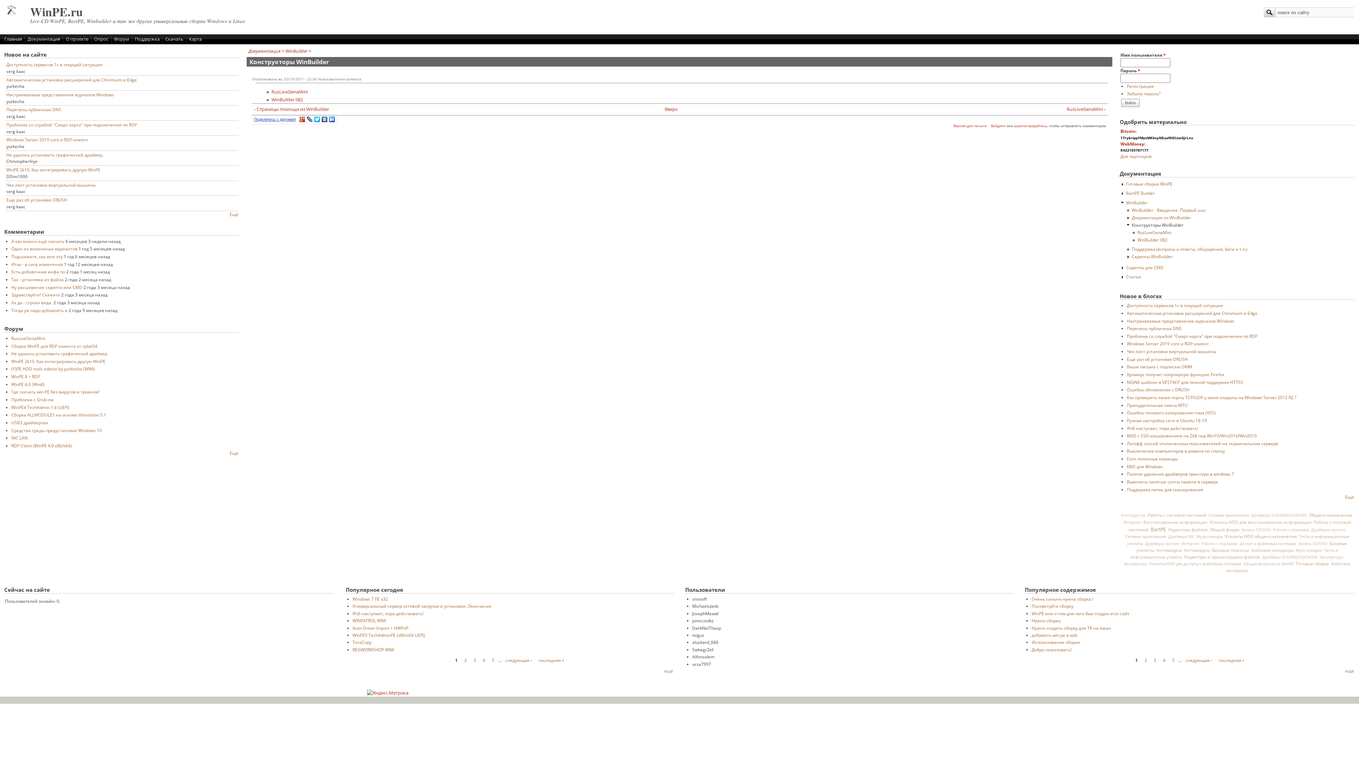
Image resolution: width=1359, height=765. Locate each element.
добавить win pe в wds (1055, 635)
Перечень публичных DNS (33, 109)
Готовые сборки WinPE (1149, 184)
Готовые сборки (1312, 564)
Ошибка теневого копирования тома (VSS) (1171, 412)
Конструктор (1133, 515)
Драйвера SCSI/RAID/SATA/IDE (1279, 515)
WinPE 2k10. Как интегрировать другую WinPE (53, 169)
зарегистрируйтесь (1030, 126)
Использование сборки (1056, 642)
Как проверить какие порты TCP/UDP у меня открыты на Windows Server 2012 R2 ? (1211, 397)
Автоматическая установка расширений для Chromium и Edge (71, 80)
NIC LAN (19, 438)
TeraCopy (362, 642)
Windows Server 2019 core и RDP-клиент (47, 139)
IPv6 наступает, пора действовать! (1162, 428)
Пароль (1130, 70)
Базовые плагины (1230, 550)
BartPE (1158, 529)
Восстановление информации (1175, 522)
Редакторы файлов (1188, 529)
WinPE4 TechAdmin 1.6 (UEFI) (40, 407)
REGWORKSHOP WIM (373, 649)
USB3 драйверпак (29, 422)
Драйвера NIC (1181, 536)
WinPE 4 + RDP (25, 376)
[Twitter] (317, 119)
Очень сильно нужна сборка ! (1062, 599)
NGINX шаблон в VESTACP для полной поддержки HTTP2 (1185, 382)
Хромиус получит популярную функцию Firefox (1175, 374)
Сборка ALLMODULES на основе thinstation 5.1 (58, 415)
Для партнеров (1136, 156)
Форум (121, 39)
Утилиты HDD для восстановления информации (1261, 522)
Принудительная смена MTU (1157, 405)
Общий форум (1224, 529)
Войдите (998, 126)
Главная (13, 39)
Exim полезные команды (1152, 458)
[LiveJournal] (310, 119)
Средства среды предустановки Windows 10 (56, 430)
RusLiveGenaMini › (1086, 109)
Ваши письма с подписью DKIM (1159, 366)
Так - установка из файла (37, 279)
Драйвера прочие (1328, 529)
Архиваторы (1331, 557)
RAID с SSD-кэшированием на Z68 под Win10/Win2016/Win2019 (1192, 435)
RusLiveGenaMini (28, 338)
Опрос (101, 39)
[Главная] (11, 13)
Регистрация (1140, 86)
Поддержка (147, 39)
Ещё (234, 214)
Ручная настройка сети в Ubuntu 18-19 (1167, 420)
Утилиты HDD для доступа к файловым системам (1195, 563)
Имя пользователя (1143, 55)
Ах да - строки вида (31, 302)
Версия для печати (970, 126)
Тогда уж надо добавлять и (39, 310)
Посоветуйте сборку (1052, 606)
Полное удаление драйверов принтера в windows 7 (1180, 474)
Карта (195, 39)
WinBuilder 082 (287, 99)
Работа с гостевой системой (1177, 515)
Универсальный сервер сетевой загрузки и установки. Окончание (422, 606)
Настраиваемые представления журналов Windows (60, 94)
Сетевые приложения (1145, 536)
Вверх (671, 109)
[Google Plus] (302, 119)
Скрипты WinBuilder (1152, 256)
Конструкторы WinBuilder (1157, 225)
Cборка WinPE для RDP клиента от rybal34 (54, 346)
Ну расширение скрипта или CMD (46, 287)
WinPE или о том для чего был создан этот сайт (1081, 613)
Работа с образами (1291, 529)
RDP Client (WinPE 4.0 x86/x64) (41, 445)
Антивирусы (1169, 550)
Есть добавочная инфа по (38, 271)
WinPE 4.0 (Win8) (28, 384)
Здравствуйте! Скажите (35, 295)
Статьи (1133, 276)
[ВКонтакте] (324, 119)
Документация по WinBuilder (1161, 217)
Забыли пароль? (1143, 93)
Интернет (1132, 522)
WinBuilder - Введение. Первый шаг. (1169, 210)
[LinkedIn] (332, 119)
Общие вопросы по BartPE (1268, 563)
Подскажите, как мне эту (37, 256)
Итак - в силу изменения (37, 264)
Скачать (174, 39)
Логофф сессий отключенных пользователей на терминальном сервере (1202, 443)
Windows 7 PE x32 (370, 599)
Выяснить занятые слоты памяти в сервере (1172, 481)
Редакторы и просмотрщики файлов (1222, 557)
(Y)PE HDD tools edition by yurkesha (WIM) (53, 369)
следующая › (518, 660)
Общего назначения (1330, 515)
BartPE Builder (1140, 193)
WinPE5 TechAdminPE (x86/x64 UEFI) (388, 635)
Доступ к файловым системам (1268, 543)
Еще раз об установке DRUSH (36, 200)
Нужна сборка (1046, 620)
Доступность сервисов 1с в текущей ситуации (54, 64)
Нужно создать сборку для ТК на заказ (1071, 628)
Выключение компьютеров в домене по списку (1176, 451)
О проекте (77, 39)
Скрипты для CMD (1145, 267)
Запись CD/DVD (1256, 529)
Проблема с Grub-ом (32, 399)
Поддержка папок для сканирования (1165, 489)
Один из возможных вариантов (44, 248)
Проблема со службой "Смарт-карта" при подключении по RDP (71, 125)
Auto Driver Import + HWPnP (380, 628)
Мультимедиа (1210, 536)
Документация (44, 39)
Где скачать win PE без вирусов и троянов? (55, 392)
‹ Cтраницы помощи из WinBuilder (291, 109)
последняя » (551, 660)
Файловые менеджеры (1272, 550)
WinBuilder (296, 51)
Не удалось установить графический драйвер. (54, 155)
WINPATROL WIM (369, 620)
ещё (668, 671)
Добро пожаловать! (1052, 649)
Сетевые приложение (1229, 515)
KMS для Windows (1145, 466)
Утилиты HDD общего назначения (1261, 536)
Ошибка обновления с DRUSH (1158, 389)
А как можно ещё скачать (37, 241)
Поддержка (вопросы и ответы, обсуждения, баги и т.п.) (1190, 249)
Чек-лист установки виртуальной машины (51, 185)
